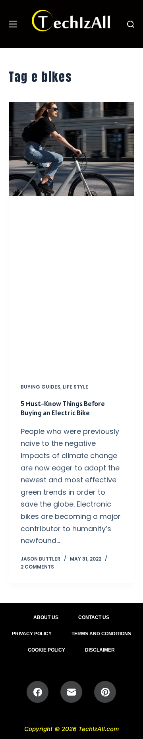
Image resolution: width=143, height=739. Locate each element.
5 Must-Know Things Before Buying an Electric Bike (63, 408)
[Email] (71, 692)
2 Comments (37, 566)
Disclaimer (100, 650)
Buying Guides (40, 386)
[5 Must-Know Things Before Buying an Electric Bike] (72, 149)
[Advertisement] (71, 283)
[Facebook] (37, 692)
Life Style (75, 386)
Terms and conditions (101, 633)
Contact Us (93, 617)
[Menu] (13, 24)
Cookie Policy (46, 650)
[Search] (130, 24)
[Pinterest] (105, 692)
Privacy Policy (32, 633)
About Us (45, 617)
